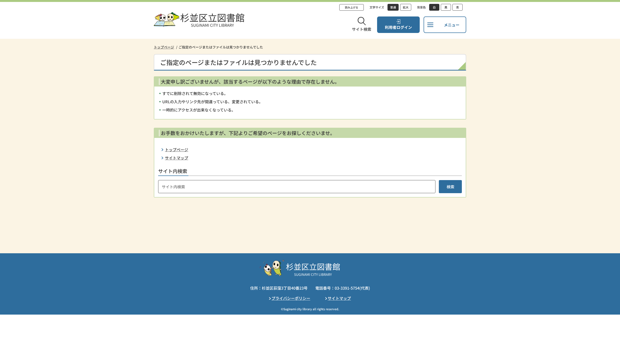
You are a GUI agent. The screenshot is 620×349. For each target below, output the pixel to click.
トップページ (164, 47)
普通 (393, 7)
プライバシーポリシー (290, 298)
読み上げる (351, 7)
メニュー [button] (451, 25)
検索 (450, 187)
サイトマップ (176, 158)
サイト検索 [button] (361, 29)
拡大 (406, 7)
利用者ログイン (398, 27)
